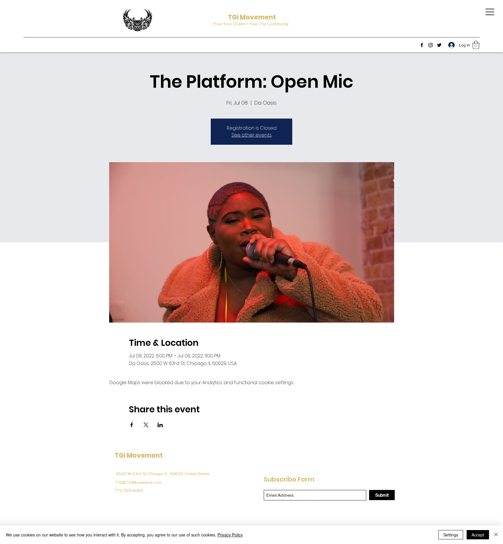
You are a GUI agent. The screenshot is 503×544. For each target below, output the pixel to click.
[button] (475, 45)
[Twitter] (439, 45)
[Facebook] (422, 45)
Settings (450, 535)
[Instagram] (430, 45)
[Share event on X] (146, 425)
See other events (251, 135)
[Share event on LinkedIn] (160, 425)
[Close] (496, 534)
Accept (478, 535)
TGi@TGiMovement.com (138, 482)
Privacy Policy (230, 535)
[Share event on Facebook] (131, 425)
